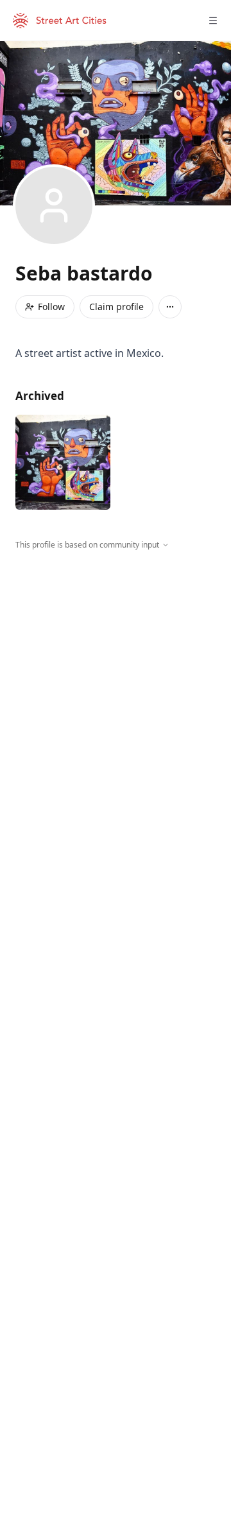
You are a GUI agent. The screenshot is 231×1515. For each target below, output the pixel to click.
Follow (51, 306)
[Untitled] (62, 462)
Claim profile (116, 306)
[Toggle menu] (213, 20)
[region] (115, 669)
